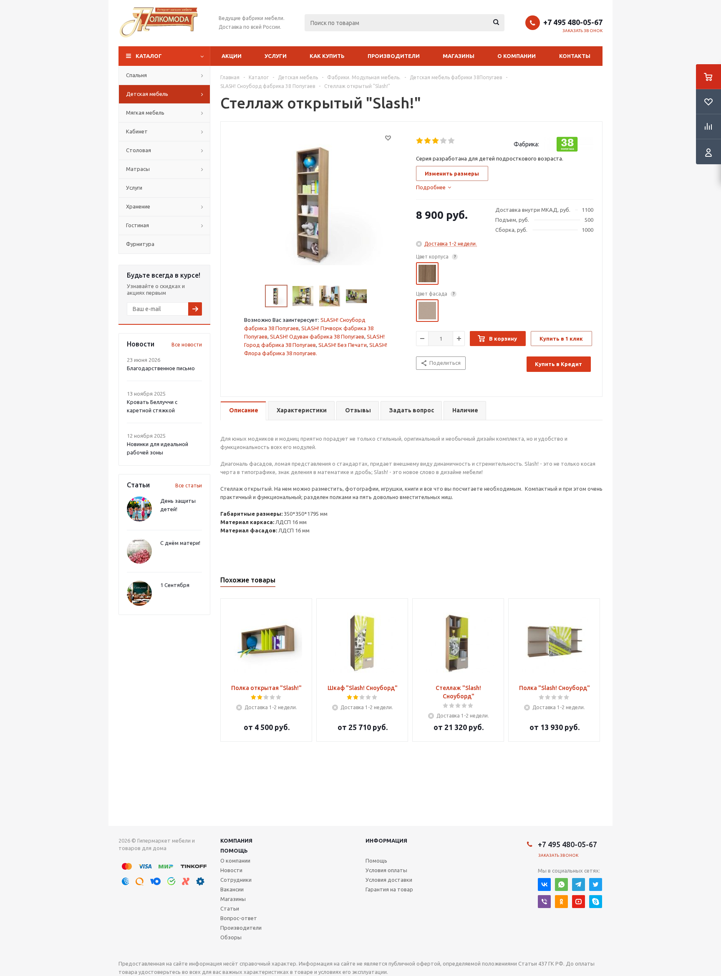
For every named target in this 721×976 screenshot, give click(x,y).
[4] (444, 141)
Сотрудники (236, 880)
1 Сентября (174, 585)
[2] (428, 141)
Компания (236, 840)
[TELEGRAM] (578, 884)
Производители (394, 56)
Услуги (276, 56)
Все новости (186, 344)
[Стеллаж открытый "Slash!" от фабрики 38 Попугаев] (316, 204)
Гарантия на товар (389, 889)
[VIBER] (544, 901)
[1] (420, 141)
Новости (231, 870)
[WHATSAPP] (561, 884)
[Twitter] (595, 884)
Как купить (327, 56)
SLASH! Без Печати (342, 345)
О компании (516, 56)
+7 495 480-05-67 (573, 22)
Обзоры (231, 937)
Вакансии (232, 889)
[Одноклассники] (561, 901)
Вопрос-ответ (238, 918)
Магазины (458, 56)
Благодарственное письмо (161, 368)
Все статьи (188, 485)
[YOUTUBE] (578, 901)
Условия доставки (389, 880)
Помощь (234, 850)
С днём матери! (180, 543)
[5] (452, 141)
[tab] (433, 187)
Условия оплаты (386, 870)
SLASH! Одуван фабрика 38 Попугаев (317, 336)
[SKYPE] (595, 901)
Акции (232, 56)
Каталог (149, 56)
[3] (436, 141)
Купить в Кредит (558, 364)
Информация (386, 840)
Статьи (229, 908)
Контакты (574, 56)
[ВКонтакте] (544, 884)
